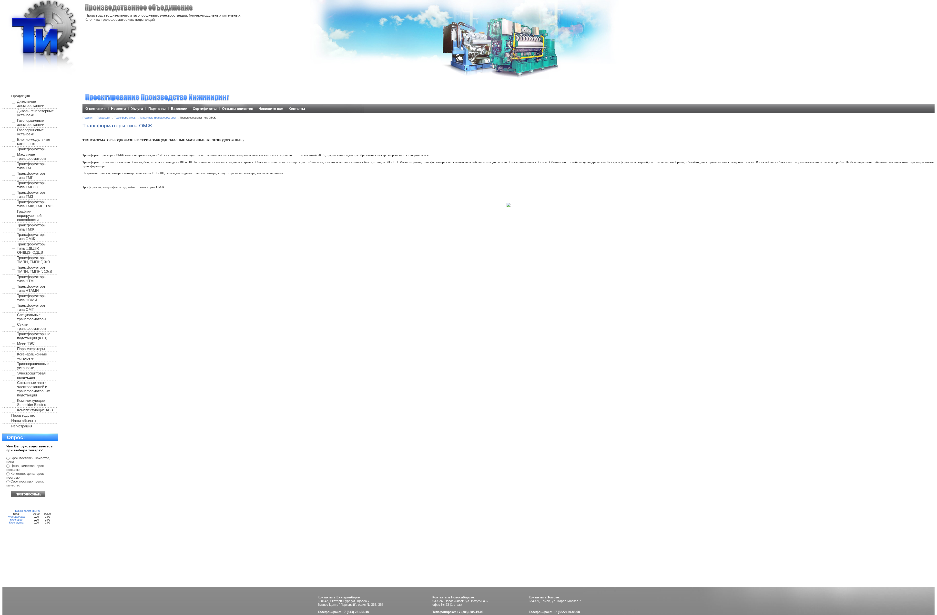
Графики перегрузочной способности (29, 215)
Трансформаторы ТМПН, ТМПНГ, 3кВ (33, 260)
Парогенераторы (31, 349)
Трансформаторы (125, 117)
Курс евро (16, 519)
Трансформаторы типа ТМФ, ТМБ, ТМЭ (35, 204)
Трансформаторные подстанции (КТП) (33, 336)
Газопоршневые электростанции (30, 122)
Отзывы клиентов (237, 109)
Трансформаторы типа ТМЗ (31, 194)
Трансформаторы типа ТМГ (31, 175)
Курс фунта (16, 522)
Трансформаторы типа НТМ (31, 279)
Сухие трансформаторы (31, 326)
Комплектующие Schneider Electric (31, 402)
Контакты (297, 109)
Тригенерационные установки (33, 366)
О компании (95, 109)
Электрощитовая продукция (31, 375)
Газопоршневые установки (30, 132)
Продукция (103, 117)
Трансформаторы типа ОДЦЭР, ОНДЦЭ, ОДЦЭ (31, 248)
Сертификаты (205, 109)
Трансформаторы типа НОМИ (31, 298)
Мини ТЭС (26, 343)
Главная (87, 117)
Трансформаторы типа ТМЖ (31, 227)
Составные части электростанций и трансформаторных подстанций (33, 389)
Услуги (137, 109)
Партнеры (157, 109)
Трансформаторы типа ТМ (31, 166)
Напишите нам (271, 109)
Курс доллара (16, 516)
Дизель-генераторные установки (35, 113)
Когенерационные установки (32, 356)
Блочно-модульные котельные (33, 141)
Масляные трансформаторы (158, 117)
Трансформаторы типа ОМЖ (31, 236)
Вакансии (179, 109)
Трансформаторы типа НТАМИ (31, 288)
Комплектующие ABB (35, 410)
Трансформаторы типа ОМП (31, 307)
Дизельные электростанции (30, 103)
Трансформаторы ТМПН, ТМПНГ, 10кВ (34, 269)
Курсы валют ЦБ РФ (27, 510)
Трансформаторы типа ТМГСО (31, 185)
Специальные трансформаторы (31, 317)
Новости (118, 109)
